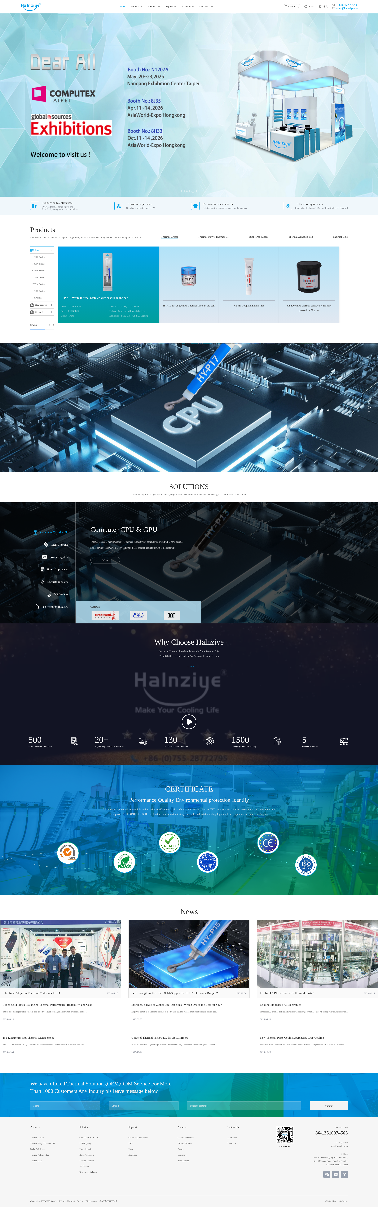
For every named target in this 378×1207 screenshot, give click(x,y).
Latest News (232, 1138)
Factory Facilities (185, 1143)
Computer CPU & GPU (89, 1138)
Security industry (86, 1161)
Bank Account (183, 1161)
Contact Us (204, 6)
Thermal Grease (169, 236)
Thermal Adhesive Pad (301, 236)
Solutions (152, 6)
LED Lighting (85, 1143)
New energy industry (88, 1172)
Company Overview (186, 1138)
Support (169, 6)
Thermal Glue (340, 236)
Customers (182, 1155)
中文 (326, 6)
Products (135, 6)
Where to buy (293, 6)
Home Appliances (86, 1155)
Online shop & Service (138, 1138)
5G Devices (84, 1166)
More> (191, 666)
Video (130, 1149)
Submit (329, 1105)
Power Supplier (85, 1149)
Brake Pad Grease (258, 236)
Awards (181, 1149)
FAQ (130, 1143)
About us (186, 6)
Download (132, 1155)
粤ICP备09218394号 (108, 1201)
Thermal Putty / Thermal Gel (213, 236)
